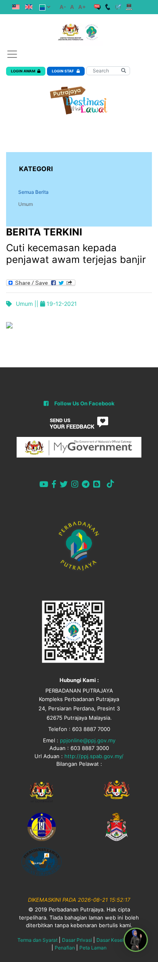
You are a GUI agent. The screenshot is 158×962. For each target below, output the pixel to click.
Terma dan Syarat (37, 940)
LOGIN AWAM (23, 71)
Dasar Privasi (77, 940)
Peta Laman (93, 948)
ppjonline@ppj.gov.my (87, 740)
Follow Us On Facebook (84, 403)
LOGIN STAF (63, 71)
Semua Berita (33, 192)
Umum (25, 204)
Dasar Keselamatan (118, 940)
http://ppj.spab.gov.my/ (94, 756)
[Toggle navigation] (12, 54)
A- (63, 7)
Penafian (65, 948)
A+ (82, 7)
